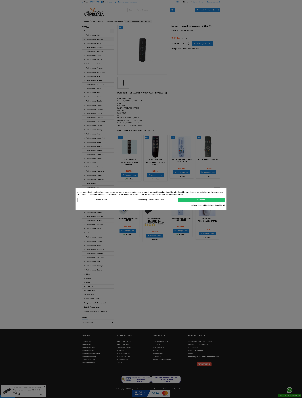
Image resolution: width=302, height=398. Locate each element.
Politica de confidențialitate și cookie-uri (208, 205)
